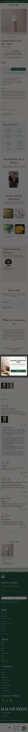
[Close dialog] (25, 358)
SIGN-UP (18, 370)
